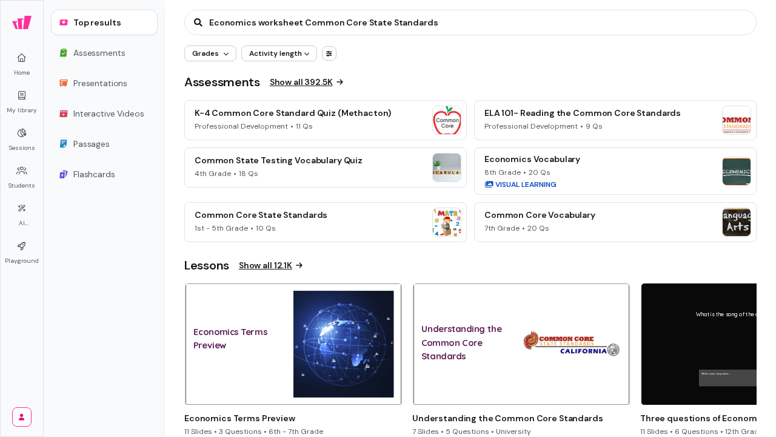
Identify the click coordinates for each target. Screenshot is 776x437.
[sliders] (329, 53)
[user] (22, 417)
